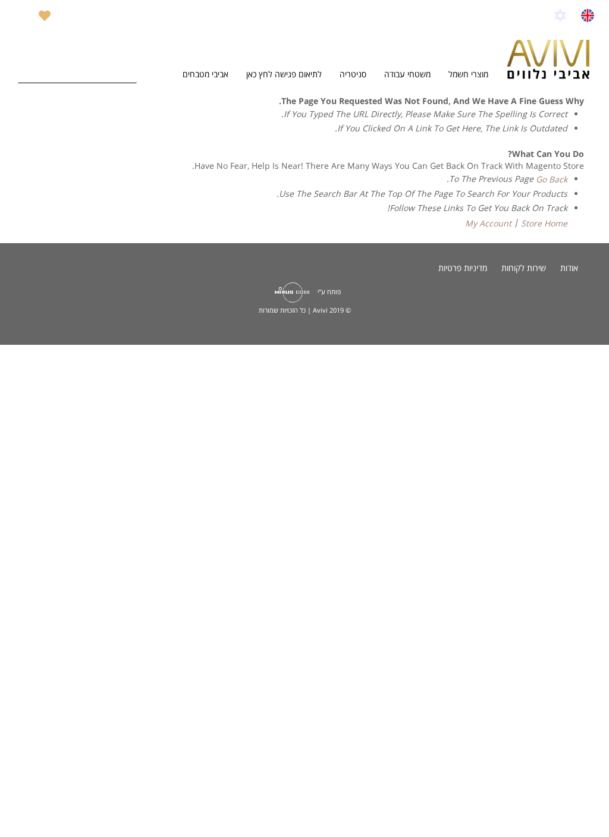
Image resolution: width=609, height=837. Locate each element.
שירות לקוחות (523, 267)
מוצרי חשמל (468, 74)
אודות (569, 267)
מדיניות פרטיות (462, 267)
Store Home (544, 223)
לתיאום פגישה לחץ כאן (284, 74)
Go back (551, 179)
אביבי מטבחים (205, 74)
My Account (488, 223)
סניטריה (353, 74)
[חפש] (125, 71)
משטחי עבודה (407, 74)
